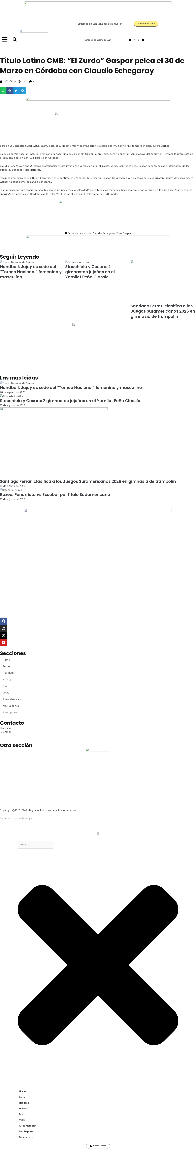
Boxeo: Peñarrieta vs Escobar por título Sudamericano (55, 494)
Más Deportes (11, 705)
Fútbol (6, 666)
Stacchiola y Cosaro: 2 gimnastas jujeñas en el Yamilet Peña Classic (90, 272)
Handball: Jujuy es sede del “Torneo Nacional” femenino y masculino (31, 272)
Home (6, 659)
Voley (6, 692)
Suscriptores (10, 712)
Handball (8, 672)
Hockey (7, 679)
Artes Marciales (12, 699)
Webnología (26, 818)
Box (5, 686)
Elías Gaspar (123, 233)
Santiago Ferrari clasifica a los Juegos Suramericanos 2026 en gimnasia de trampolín (163, 311)
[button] (3, 90)
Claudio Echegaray (104, 233)
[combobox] (35, 845)
